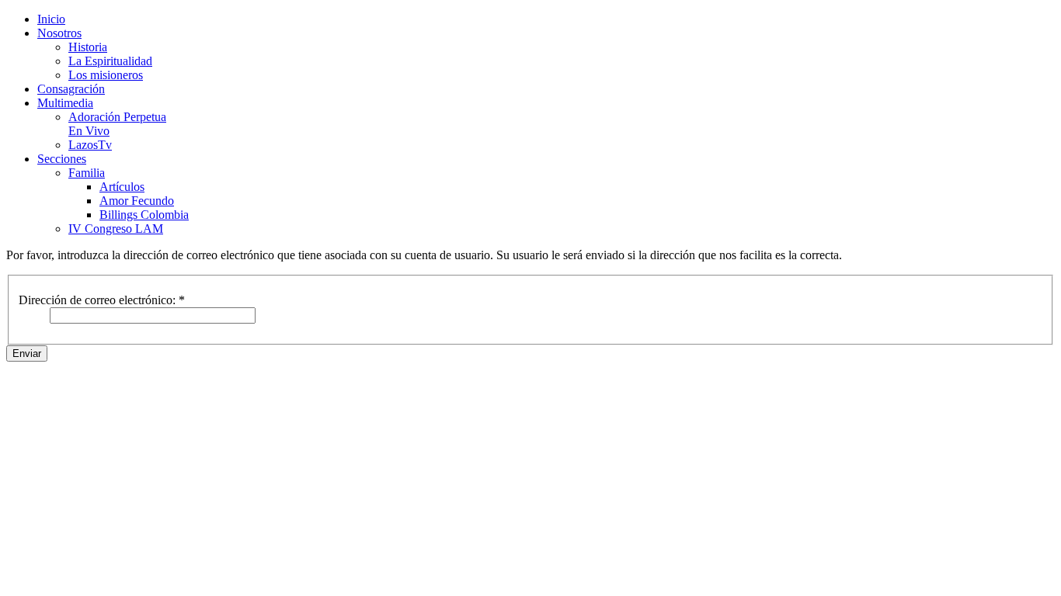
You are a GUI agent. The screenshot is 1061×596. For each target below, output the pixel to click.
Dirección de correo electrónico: (102, 300)
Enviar (26, 353)
